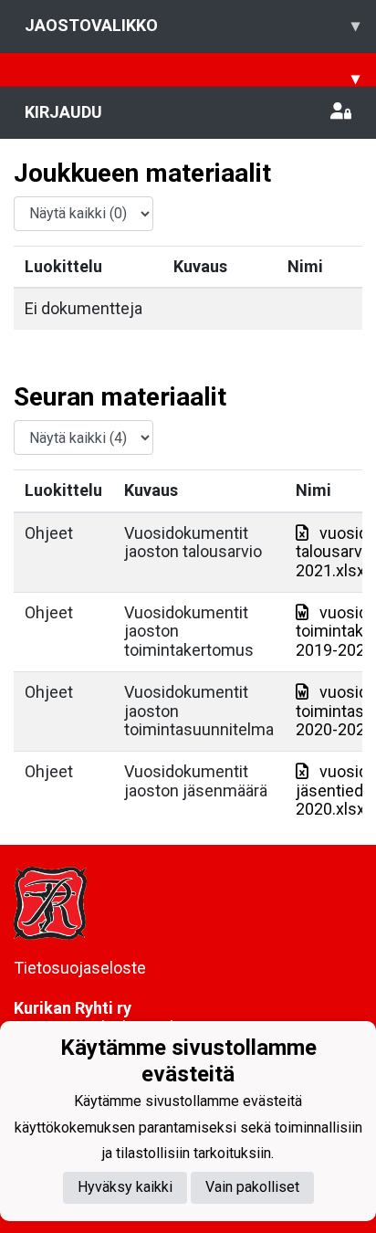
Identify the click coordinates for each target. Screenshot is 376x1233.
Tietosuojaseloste (80, 967)
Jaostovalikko (192, 25)
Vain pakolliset (252, 1187)
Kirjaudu (63, 111)
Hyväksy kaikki (125, 1187)
